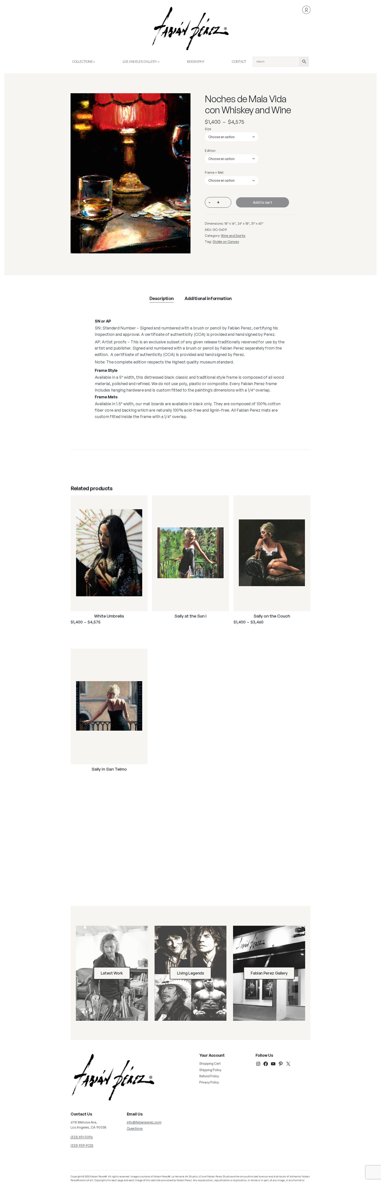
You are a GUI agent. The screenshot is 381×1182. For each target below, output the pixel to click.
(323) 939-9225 (82, 1145)
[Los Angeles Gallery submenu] (158, 62)
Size (208, 129)
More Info (89, 633)
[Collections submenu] (94, 62)
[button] (184, 100)
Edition (210, 150)
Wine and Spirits (233, 236)
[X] (288, 1063)
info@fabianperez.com (144, 1122)
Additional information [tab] (208, 298)
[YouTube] (273, 1063)
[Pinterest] (280, 1063)
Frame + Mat (214, 172)
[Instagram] (258, 1063)
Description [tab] (161, 298)
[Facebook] (265, 1063)
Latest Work (112, 973)
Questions (135, 1128)
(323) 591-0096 (82, 1137)
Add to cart (262, 202)
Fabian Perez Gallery (269, 973)
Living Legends (190, 973)
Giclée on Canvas (226, 241)
